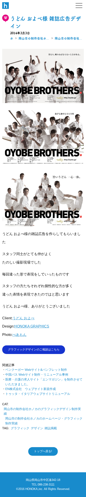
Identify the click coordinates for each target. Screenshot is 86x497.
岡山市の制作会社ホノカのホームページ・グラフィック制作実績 (34, 38)
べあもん (19, 335)
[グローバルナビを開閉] (79, 5)
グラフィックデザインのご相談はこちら (34, 349)
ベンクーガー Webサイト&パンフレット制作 (36, 369)
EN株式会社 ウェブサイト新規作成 (30, 389)
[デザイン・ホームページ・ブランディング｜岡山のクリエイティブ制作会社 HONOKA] (5, 5)
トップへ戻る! (43, 451)
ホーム (11, 38)
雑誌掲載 (51, 428)
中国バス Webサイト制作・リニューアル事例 (36, 374)
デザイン (37, 428)
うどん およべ (23, 318)
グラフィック (20, 428)
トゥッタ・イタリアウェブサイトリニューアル (37, 393)
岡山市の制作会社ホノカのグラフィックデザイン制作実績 (68, 38)
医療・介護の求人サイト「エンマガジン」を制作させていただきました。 (43, 382)
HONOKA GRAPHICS (31, 326)
